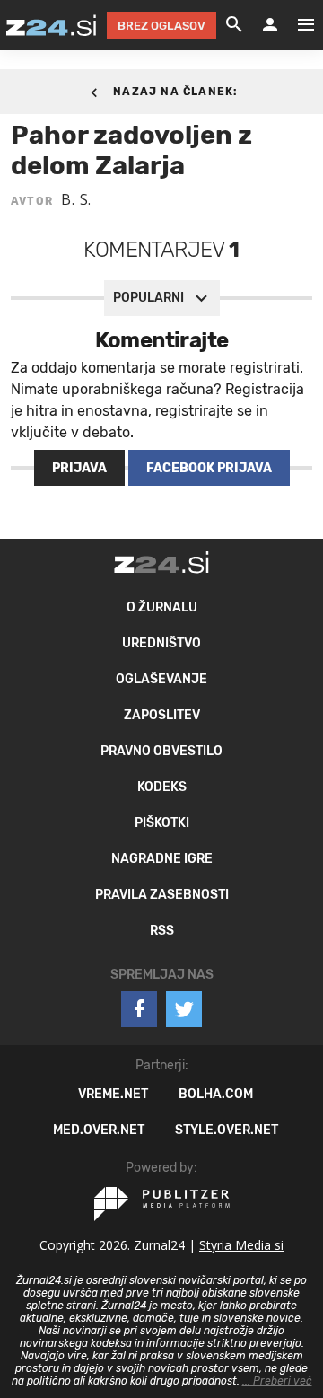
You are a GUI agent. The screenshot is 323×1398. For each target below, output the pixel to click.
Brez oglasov (161, 25)
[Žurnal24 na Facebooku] (139, 1009)
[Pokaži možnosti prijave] (270, 25)
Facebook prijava (209, 468)
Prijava (79, 468)
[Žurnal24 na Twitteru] (184, 1009)
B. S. (76, 199)
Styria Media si (241, 1244)
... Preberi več (277, 1381)
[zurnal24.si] (51, 25)
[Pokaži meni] (297, 25)
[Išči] (234, 25)
